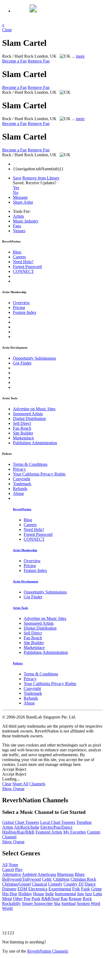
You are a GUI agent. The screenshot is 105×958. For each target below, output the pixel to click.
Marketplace (23, 438)
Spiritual (68, 903)
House (38, 893)
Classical (39, 884)
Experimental (59, 889)
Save (17, 178)
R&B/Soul (50, 898)
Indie (49, 893)
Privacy (19, 469)
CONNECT (23, 271)
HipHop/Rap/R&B (18, 832)
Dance (90, 884)
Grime (96, 889)
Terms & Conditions (30, 464)
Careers (19, 257)
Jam (80, 893)
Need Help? (23, 261)
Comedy (55, 884)
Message (20, 197)
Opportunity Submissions (34, 358)
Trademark (22, 483)
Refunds (20, 488)
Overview (21, 302)
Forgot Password (27, 266)
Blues (80, 874)
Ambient (29, 874)
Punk (36, 898)
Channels (37, 784)
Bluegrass (65, 874)
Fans (17, 226)
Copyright (21, 479)
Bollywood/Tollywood (21, 879)
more (80, 56)
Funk (85, 889)
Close (7, 29)
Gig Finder (22, 363)
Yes (16, 187)
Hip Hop (9, 893)
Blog (17, 252)
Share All (20, 784)
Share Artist (23, 202)
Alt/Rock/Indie (26, 827)
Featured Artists (49, 832)
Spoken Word (88, 903)
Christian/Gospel (16, 884)
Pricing (19, 307)
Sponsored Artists (28, 413)
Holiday (25, 893)
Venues (19, 230)
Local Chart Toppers (57, 822)
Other (18, 898)
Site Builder (23, 433)
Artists (18, 216)
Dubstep (9, 889)
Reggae (75, 898)
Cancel (8, 869)
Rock (87, 898)
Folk (76, 889)
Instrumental (65, 893)
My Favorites (74, 832)
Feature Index (24, 312)
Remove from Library (41, 178)
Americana (46, 874)
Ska (57, 903)
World (7, 908)
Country (71, 884)
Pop (27, 898)
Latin (97, 893)
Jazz (88, 893)
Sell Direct (22, 423)
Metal (7, 898)
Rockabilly (11, 903)
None (13, 864)
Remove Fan (39, 61)
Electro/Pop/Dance (56, 827)
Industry (25, 221)
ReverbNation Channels (47, 951)
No (15, 192)
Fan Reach (22, 428)
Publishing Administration (35, 442)
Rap (64, 898)
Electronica (37, 889)
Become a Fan (14, 61)
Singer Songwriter (37, 903)
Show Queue (13, 788)
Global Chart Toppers (20, 822)
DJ (81, 884)
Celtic (47, 879)
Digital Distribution (29, 418)
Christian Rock (83, 879)
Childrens (61, 879)
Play (19, 869)
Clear (6, 784)
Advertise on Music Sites (34, 409)
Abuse (18, 493)
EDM (22, 889)
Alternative (11, 874)
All (5, 864)
